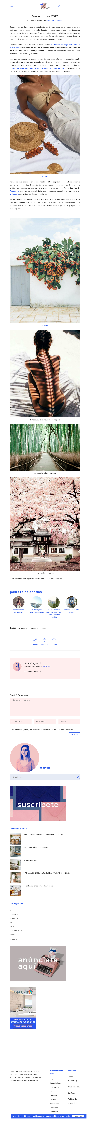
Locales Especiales (16, 931)
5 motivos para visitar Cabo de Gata (36, 611)
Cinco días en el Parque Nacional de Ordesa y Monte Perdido (53, 613)
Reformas (13, 935)
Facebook (14, 191)
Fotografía (23, 628)
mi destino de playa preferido (64, 45)
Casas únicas (14, 914)
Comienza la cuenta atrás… (71, 611)
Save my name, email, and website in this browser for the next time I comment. (42, 729)
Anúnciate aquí (74, 1087)
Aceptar (78, 1116)
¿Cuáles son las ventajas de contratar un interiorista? (43, 834)
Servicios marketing (72, 1079)
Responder (46, 666)
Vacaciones (35, 628)
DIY (11, 922)
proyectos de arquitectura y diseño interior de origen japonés (38, 68)
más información (64, 1116)
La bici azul (50, 20)
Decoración (14, 918)
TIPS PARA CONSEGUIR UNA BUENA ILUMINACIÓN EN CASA (46, 873)
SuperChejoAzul (32, 663)
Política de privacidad (72, 1101)
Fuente (45, 326)
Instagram (14, 194)
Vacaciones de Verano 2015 (18, 611)
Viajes (44, 628)
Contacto (72, 1093)
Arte (11, 910)
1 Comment (59, 20)
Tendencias (13, 939)
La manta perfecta (30, 860)
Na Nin (45, 176)
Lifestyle (12, 927)
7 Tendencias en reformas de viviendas (38, 886)
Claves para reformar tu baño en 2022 (37, 847)
